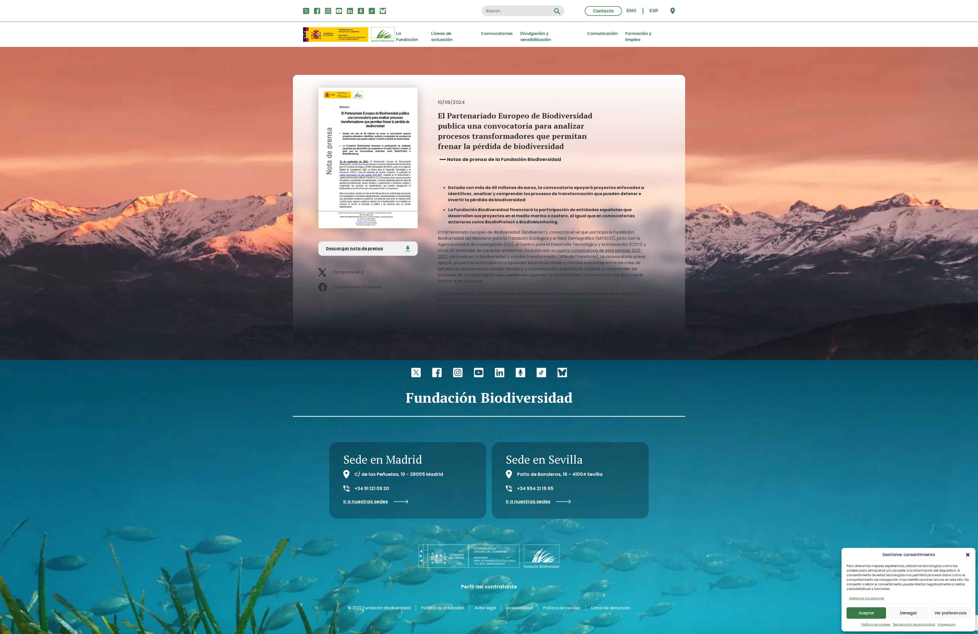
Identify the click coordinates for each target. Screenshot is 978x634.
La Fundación (407, 34)
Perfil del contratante (489, 587)
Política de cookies (875, 624)
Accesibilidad (519, 608)
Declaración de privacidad (914, 624)
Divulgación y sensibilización (535, 34)
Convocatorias (497, 33)
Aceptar (866, 613)
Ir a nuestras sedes (365, 501)
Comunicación (602, 33)
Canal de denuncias (610, 608)
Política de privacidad (442, 608)
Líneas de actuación (442, 34)
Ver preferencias (950, 613)
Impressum (947, 624)
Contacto (603, 11)
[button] (967, 554)
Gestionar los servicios (866, 598)
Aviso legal (485, 608)
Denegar (908, 613)
